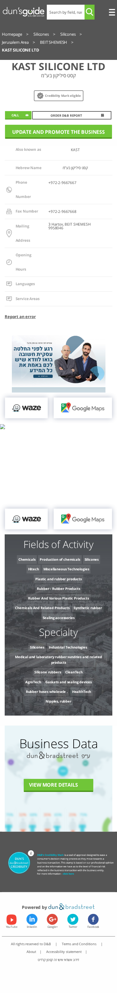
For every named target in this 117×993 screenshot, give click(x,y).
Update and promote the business (58, 131)
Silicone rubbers (47, 672)
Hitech (33, 569)
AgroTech (33, 682)
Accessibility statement (63, 951)
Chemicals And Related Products (42, 607)
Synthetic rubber (88, 607)
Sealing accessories (59, 617)
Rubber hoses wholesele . (47, 691)
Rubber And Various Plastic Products (58, 598)
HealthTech (81, 691)
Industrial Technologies (68, 647)
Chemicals (27, 559)
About (31, 951)
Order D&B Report (66, 116)
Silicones (92, 559)
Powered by (35, 907)
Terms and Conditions (79, 943)
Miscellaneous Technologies (66, 569)
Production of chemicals (60, 559)
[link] (26, 407)
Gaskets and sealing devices (68, 682)
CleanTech (74, 672)
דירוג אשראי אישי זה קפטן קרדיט (58, 959)
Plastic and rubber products (58, 579)
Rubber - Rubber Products (58, 588)
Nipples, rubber (58, 701)
